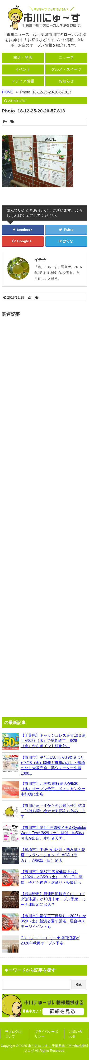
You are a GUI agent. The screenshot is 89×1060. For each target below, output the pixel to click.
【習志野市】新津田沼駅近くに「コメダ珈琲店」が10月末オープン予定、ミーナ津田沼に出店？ (53, 899)
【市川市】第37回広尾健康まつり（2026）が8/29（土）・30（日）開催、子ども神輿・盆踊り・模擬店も (52, 877)
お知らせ (66, 81)
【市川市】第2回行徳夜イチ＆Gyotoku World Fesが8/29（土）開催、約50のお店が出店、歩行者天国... (53, 833)
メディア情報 (22, 81)
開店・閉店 (22, 58)
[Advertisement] (44, 515)
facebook (24, 229)
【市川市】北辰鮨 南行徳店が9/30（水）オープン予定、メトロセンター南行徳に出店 (53, 789)
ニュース (66, 58)
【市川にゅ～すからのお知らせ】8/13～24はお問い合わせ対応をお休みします (53, 811)
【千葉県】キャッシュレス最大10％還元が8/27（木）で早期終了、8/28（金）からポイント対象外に (53, 740)
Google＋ (24, 241)
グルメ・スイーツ (66, 69)
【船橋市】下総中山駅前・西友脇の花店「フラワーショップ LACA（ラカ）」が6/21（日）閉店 (53, 855)
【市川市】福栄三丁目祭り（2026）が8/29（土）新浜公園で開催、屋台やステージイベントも (53, 921)
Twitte (68, 229)
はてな (68, 241)
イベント (22, 69)
